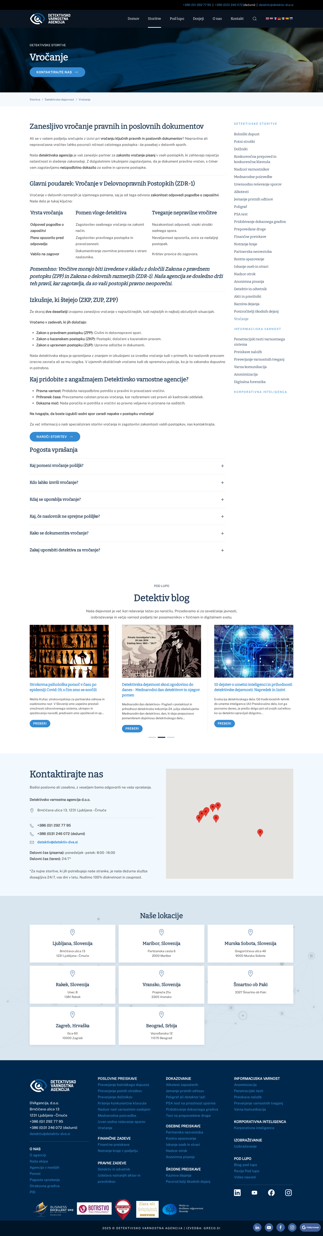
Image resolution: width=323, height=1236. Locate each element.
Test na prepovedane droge (188, 1115)
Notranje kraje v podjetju (118, 1151)
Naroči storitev (51, 436)
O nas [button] (217, 19)
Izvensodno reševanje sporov (257, 184)
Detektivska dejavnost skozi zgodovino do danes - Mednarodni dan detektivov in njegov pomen (161, 689)
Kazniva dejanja (246, 304)
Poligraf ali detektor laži (185, 1097)
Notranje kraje (245, 244)
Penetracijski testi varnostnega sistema (259, 342)
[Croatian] (272, 19)
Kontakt (237, 19)
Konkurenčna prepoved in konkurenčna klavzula (255, 159)
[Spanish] (287, 19)
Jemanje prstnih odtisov (253, 199)
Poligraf (240, 207)
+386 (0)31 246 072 (229, 5)
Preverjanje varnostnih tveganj (259, 359)
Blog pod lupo (245, 1165)
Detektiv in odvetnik (250, 289)
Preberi (40, 723)
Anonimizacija (246, 374)
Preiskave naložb (248, 352)
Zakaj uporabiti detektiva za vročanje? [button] (65, 550)
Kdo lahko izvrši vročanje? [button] (54, 482)
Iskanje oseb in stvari (251, 266)
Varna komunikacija (250, 367)
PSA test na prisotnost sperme (191, 1103)
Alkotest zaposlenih (182, 1085)
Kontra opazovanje (249, 259)
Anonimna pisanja (249, 281)
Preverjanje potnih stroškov (120, 1091)
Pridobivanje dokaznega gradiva (260, 222)
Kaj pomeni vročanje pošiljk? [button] (56, 465)
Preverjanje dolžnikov (115, 1097)
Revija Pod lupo (246, 1171)
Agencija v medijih (44, 1167)
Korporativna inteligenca (260, 392)
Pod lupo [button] (177, 19)
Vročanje (241, 319)
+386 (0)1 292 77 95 (197, 5)
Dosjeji (198, 19)
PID (32, 1192)
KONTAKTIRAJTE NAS (54, 72)
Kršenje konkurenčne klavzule (122, 1103)
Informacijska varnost (257, 329)
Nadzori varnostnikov (251, 169)
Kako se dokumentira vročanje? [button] (59, 533)
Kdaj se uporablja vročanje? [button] (55, 499)
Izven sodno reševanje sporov (121, 1122)
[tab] (152, 737)
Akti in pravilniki (247, 296)
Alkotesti (241, 192)
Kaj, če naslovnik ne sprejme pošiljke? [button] (65, 516)
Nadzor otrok (245, 274)
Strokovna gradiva (45, 1186)
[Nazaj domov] (54, 19)
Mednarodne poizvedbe (253, 177)
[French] (276, 19)
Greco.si (212, 1228)
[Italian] (283, 19)
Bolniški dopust (246, 134)
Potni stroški (244, 141)
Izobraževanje (245, 1146)
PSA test (241, 214)
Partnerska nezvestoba (253, 251)
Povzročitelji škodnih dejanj (256, 311)
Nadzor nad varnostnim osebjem (124, 1109)
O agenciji (38, 1155)
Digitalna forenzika (250, 382)
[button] (254, 19)
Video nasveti (245, 1177)
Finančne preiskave (250, 237)
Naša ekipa (39, 1161)
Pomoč (35, 1174)
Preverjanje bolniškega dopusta (123, 1085)
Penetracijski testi (248, 1091)
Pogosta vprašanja (45, 1180)
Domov (133, 19)
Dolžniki (241, 149)
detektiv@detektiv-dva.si (276, 5)
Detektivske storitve (255, 123)
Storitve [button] (154, 19)
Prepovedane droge (250, 229)
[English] (268, 19)
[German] (279, 19)
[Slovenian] (291, 19)
